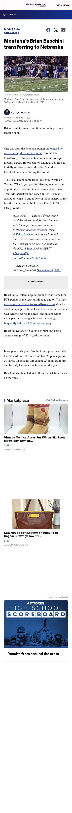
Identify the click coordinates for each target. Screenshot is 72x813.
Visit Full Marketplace (57, 400)
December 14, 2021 (49, 270)
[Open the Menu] (6, 5)
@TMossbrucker (23, 234)
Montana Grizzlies (12, 31)
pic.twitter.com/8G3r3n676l (30, 258)
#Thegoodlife (21, 253)
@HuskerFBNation (24, 230)
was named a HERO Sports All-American (29, 304)
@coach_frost (45, 230)
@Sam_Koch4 (32, 248)
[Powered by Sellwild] (63, 597)
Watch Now (62, 5)
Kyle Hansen (22, 112)
